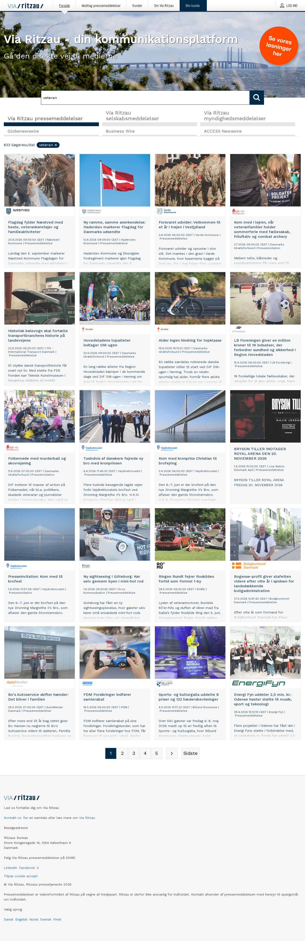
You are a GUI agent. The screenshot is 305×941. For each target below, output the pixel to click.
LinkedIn (10, 868)
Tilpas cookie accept (21, 876)
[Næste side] (172, 753)
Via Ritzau (87, 818)
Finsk (57, 919)
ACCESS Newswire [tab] (223, 131)
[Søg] (257, 97)
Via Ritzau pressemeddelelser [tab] (45, 118)
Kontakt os (12, 818)
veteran (46, 145)
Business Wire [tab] (120, 131)
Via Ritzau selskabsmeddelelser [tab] (132, 115)
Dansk (8, 919)
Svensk (45, 919)
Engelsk (21, 919)
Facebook (27, 868)
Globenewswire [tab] (23, 131)
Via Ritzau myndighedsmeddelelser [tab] (235, 115)
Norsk (33, 919)
